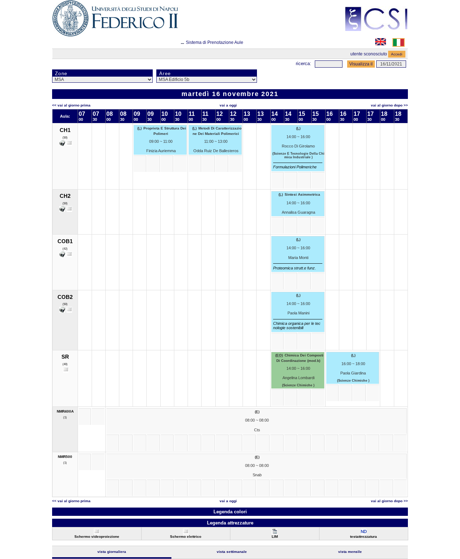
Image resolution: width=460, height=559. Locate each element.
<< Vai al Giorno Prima (71, 105)
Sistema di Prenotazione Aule (214, 42)
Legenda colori (230, 511)
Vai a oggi (228, 105)
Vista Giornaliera (111, 552)
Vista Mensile (350, 552)
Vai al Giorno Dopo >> (389, 105)
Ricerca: (303, 63)
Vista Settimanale (232, 552)
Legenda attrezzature (230, 523)
